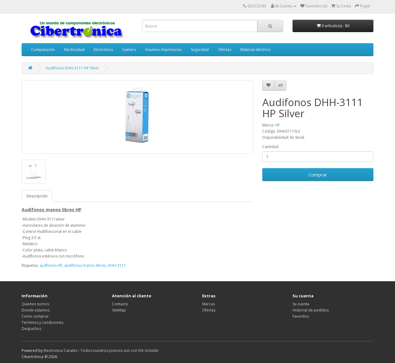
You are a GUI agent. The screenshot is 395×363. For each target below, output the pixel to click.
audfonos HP (51, 265)
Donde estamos (36, 310)
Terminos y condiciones (42, 322)
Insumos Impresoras (163, 49)
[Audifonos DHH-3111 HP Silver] (137, 117)
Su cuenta (301, 304)
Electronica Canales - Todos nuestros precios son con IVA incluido (101, 350)
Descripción (37, 196)
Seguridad (200, 49)
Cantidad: (270, 146)
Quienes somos (35, 304)
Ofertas (224, 49)
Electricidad (74, 49)
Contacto (120, 304)
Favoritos (301, 316)
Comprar (318, 174)
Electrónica (103, 49)
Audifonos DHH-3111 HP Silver (72, 68)
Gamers (129, 49)
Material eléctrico (255, 49)
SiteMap (119, 310)
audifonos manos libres (85, 265)
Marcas (208, 304)
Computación (43, 49)
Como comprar (35, 316)
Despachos (31, 328)
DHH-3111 (117, 265)
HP (277, 125)
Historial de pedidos (311, 310)
